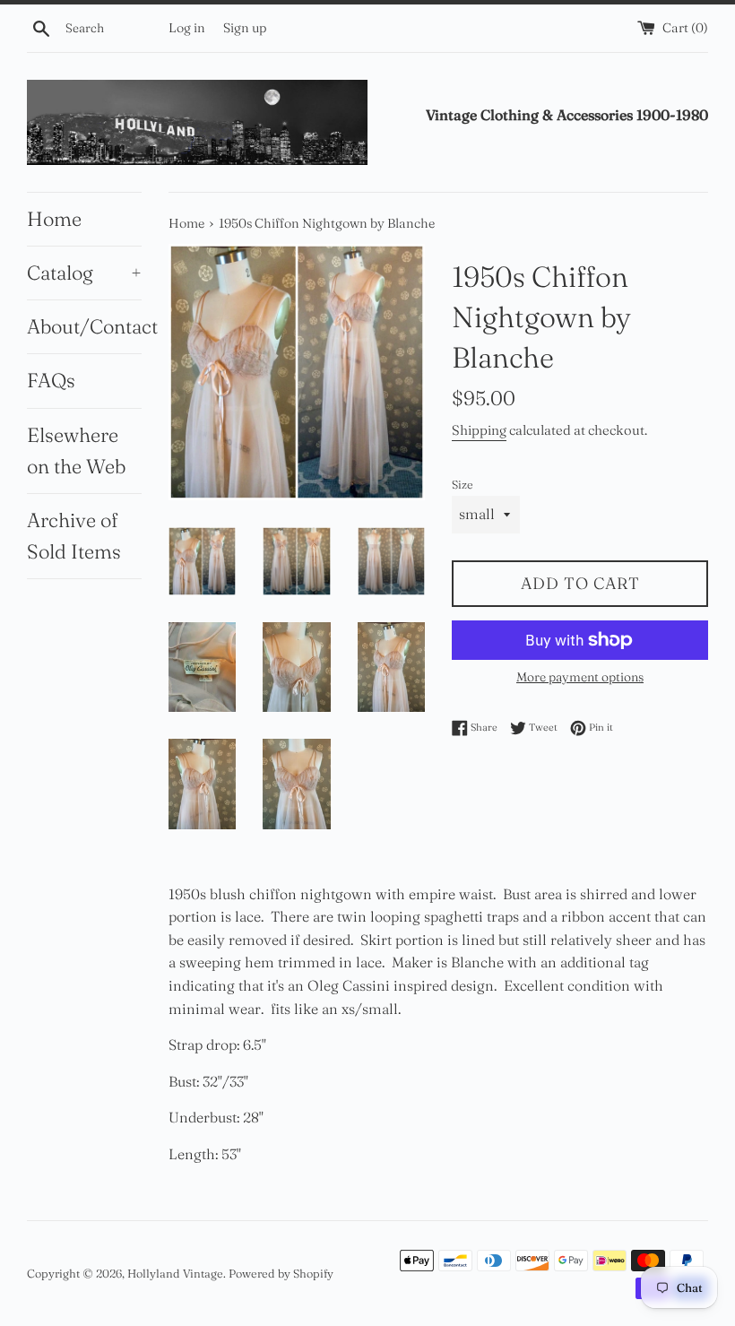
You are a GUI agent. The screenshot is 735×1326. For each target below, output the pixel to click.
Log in (187, 28)
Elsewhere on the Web (76, 450)
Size (462, 484)
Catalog (84, 272)
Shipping (479, 429)
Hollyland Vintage (175, 1273)
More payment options (580, 677)
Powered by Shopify (281, 1273)
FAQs (51, 380)
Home (54, 218)
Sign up (244, 28)
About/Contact (84, 326)
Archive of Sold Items (74, 535)
